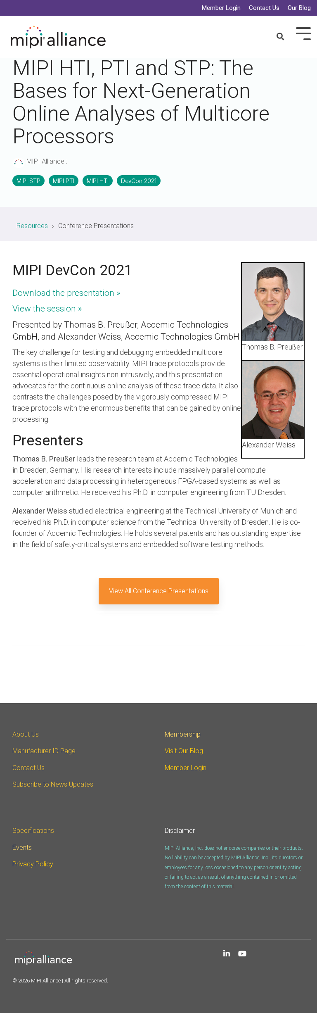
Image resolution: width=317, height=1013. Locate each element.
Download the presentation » (66, 293)
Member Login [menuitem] (221, 8)
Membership (183, 734)
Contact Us (28, 768)
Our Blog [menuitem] (299, 8)
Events (22, 847)
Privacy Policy (32, 864)
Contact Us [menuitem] (264, 8)
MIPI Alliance (45, 161)
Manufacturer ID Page (44, 751)
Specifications (33, 831)
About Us (25, 734)
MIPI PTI (63, 180)
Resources (32, 226)
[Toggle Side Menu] (303, 32)
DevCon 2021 (138, 180)
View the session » (47, 309)
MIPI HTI (98, 180)
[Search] (280, 37)
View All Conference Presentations (158, 591)
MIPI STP (28, 180)
